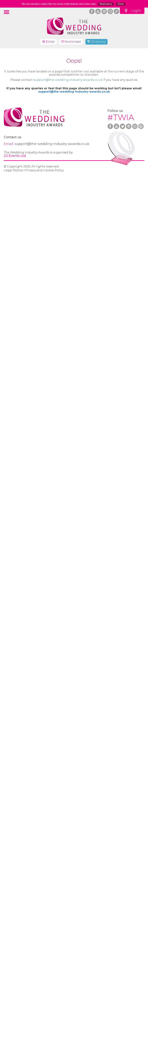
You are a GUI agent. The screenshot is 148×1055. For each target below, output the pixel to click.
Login (136, 11)
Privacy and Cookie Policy (44, 170)
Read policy (106, 4)
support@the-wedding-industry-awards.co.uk (68, 80)
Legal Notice (13, 170)
